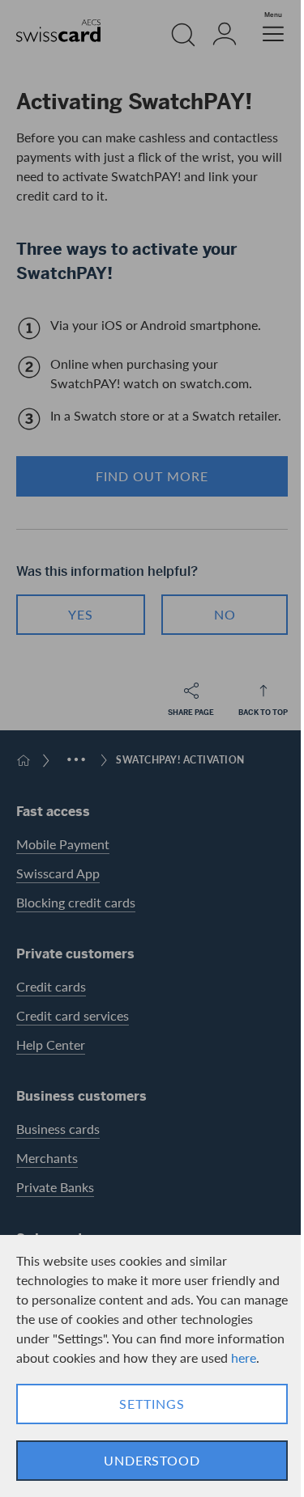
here (243, 1357)
